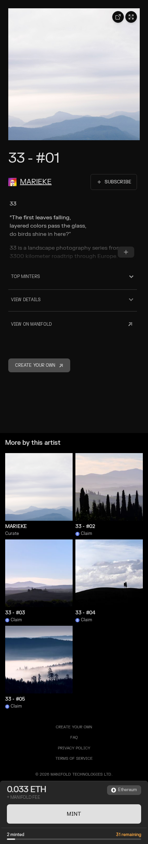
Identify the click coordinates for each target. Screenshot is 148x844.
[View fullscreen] (131, 17)
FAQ (74, 737)
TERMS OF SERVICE (74, 758)
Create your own (74, 727)
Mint (74, 814)
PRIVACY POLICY (74, 748)
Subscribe (118, 182)
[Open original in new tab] (118, 17)
